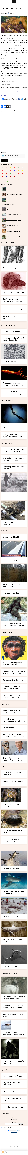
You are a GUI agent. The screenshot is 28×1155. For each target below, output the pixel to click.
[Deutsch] (2, 170)
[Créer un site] (5, 1153)
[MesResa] (23, 1153)
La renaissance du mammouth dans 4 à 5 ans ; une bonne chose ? (13, 720)
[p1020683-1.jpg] (14, 24)
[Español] (10, 167)
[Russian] (14, 170)
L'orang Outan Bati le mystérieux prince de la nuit (13, 436)
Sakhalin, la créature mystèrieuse (10, 523)
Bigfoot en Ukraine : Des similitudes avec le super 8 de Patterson (14, 585)
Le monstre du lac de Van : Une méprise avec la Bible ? (13, 1034)
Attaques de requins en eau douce (13, 940)
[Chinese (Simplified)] (10, 176)
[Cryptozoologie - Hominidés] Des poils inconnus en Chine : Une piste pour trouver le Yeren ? (14, 267)
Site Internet (4, 126)
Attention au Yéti (9, 1092)
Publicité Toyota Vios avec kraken (13, 1099)
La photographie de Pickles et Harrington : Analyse (13, 450)
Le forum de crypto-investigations (14, 179)
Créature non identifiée (12, 537)
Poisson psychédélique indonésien (11, 805)
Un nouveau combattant (12, 188)
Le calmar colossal (10, 362)
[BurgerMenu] (3, 3)
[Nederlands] (6, 170)
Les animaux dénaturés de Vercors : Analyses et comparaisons (13, 697)
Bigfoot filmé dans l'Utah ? (12, 209)
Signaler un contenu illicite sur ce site (14, 1140)
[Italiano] (22, 167)
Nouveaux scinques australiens (13, 231)
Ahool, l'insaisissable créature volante (14, 427)
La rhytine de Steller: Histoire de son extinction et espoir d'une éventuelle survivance (14, 393)
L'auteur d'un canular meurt (13, 236)
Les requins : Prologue (11, 869)
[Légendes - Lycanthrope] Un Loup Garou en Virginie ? (14, 1062)
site (21, 75)
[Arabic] (18, 167)
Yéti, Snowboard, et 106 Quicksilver (11, 1084)
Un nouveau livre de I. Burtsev (14, 680)
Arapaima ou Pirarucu (11, 200)
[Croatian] (6, 176)
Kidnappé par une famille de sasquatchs (13, 468)
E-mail (2, 120)
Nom (2, 113)
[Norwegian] (6, 173)
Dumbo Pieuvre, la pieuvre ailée (13, 783)
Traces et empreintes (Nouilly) (13, 220)
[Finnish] (14, 173)
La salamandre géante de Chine (12, 832)
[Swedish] (18, 170)
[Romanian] (22, 170)
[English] (6, 167)
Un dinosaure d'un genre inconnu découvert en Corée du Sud (14, 736)
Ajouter (4, 160)
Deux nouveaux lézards (12, 225)
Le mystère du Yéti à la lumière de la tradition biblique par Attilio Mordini (13, 688)
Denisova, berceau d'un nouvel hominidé (11, 711)
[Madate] (14, 1153)
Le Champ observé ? (11, 560)
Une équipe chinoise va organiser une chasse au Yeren (12, 300)
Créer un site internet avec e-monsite (14, 1137)
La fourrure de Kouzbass (8, 204)
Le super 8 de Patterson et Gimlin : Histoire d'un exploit (13, 625)
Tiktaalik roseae (9, 728)
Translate (12, 13)
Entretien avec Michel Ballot (7, 81)
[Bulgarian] (18, 173)
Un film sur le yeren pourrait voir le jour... (13, 318)
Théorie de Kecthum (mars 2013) (14, 214)
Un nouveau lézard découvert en (14, 194)
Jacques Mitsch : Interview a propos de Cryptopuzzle (14, 672)
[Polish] (2, 173)
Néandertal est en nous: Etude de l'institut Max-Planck (12, 759)
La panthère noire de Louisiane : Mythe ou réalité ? (14, 309)
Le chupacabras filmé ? (12, 593)
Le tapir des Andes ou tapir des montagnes (13, 840)
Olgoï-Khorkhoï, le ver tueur (13, 293)
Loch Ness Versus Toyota (12, 1076)
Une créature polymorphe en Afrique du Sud (14, 1015)
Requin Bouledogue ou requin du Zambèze (14, 893)
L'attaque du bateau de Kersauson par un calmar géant (12, 384)
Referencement (14, 1132)
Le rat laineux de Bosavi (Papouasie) (12, 774)
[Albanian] (14, 176)
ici (17, 93)
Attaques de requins (10, 917)
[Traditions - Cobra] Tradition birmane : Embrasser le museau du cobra (14, 998)
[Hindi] (10, 173)
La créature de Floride (11, 331)
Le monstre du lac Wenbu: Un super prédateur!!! (14, 339)
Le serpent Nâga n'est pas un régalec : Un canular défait (14, 1007)
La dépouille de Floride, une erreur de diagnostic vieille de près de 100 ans (13, 496)
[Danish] (22, 173)
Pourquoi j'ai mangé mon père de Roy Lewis (12, 664)
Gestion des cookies (14, 1146)
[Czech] (2, 176)
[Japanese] (14, 167)
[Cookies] (3, 1152)
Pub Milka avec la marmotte (13, 1107)
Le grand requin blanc (11, 967)
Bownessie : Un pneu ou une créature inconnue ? (13, 459)
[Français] (2, 167)
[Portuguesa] (10, 170)
